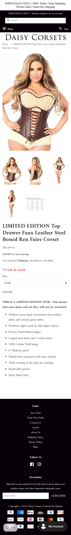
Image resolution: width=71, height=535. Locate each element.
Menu (10, 29)
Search (35, 428)
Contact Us (35, 423)
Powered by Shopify (53, 506)
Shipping (23, 260)
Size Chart (36, 413)
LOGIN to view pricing (15, 254)
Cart (65, 29)
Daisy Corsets (35, 506)
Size (5, 276)
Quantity (8, 292)
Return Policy (35, 442)
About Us (35, 432)
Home (5, 44)
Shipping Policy (35, 437)
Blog (35, 447)
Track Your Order (35, 418)
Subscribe (58, 495)
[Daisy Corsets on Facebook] (32, 465)
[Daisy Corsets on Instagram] (39, 465)
